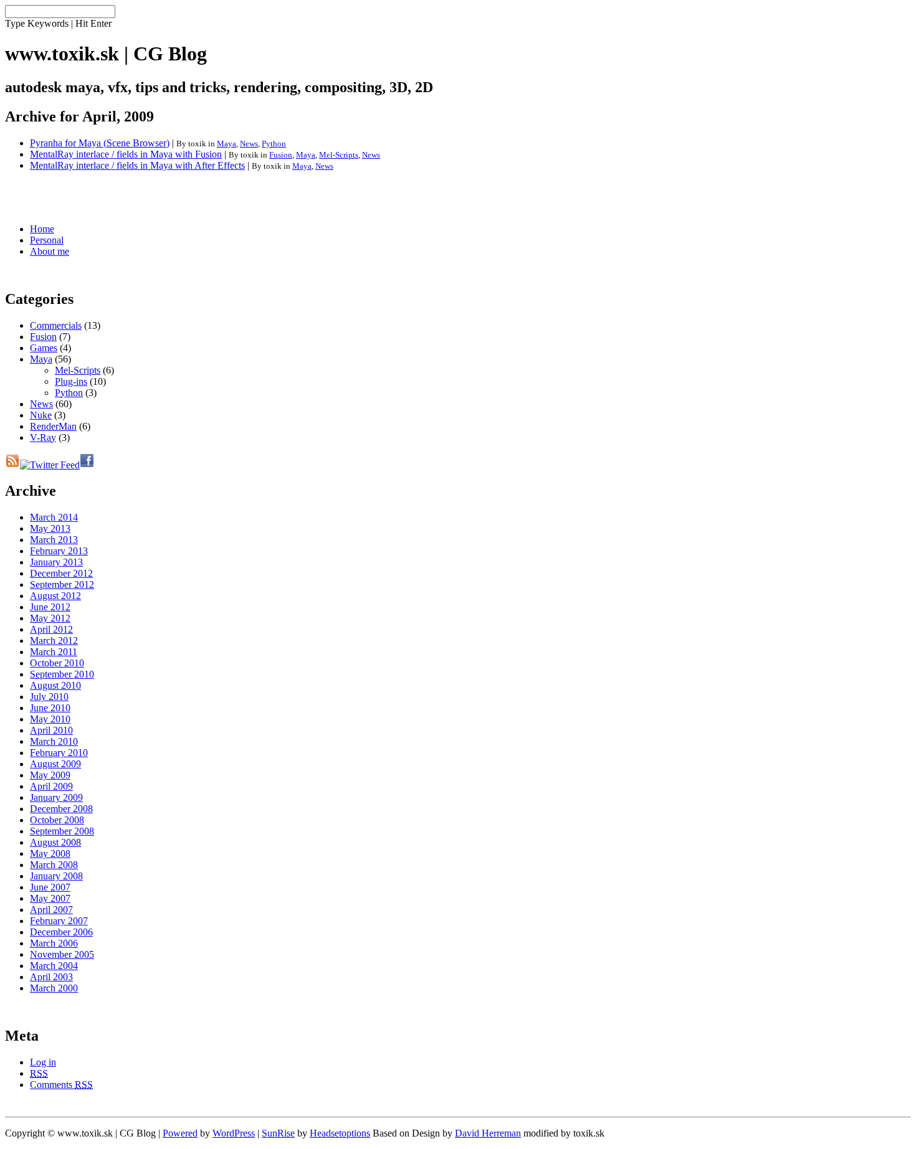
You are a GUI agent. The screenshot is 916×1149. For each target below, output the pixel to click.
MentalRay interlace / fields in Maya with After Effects (137, 165)
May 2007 (50, 898)
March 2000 (54, 988)
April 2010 (51, 730)
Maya (226, 143)
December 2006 (61, 932)
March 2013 (54, 539)
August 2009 (55, 764)
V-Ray (43, 437)
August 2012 (55, 595)
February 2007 (59, 920)
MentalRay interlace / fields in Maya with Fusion (126, 154)
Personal (47, 240)
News (249, 143)
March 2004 (54, 965)
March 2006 (54, 943)
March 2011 (53, 651)
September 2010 (62, 674)
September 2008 (62, 831)
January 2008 (56, 876)
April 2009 (51, 786)
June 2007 (50, 887)
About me (49, 251)
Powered (180, 1133)
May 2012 (50, 618)
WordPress (233, 1133)
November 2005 (62, 954)
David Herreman (488, 1133)
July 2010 (49, 696)
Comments (61, 1084)
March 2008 (54, 864)
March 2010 (54, 741)
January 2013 (56, 562)
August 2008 (55, 842)
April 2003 (51, 977)
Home (42, 229)
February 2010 (59, 752)
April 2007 (51, 909)
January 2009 (56, 797)
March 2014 (54, 517)
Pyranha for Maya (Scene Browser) (99, 143)
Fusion (280, 154)
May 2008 (50, 853)
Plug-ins (71, 381)
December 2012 (61, 573)
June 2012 (50, 607)
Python (274, 143)
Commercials (56, 325)
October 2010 (57, 663)
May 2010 (50, 719)
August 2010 (55, 685)
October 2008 (57, 820)
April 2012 (51, 629)
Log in (43, 1062)
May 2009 (50, 775)
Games (43, 348)
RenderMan (53, 426)
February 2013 (59, 551)
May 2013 (50, 528)
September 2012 (62, 584)
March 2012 (54, 640)
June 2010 (50, 707)
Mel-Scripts (338, 154)
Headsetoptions (340, 1133)
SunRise (278, 1133)
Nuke (41, 415)
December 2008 (61, 808)
